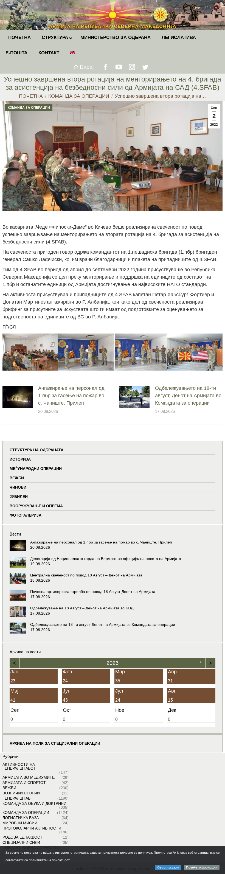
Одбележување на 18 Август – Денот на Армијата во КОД (81, 608)
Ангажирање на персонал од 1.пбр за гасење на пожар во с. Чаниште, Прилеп (71, 395)
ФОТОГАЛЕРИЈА (25, 515)
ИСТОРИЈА (20, 459)
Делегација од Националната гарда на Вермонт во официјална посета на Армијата (105, 559)
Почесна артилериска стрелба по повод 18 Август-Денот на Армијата (92, 591)
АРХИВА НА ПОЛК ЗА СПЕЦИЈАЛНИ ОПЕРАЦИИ (55, 743)
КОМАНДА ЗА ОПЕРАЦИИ (29, 108)
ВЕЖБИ (17, 478)
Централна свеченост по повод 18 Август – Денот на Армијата (86, 575)
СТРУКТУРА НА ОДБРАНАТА (36, 450)
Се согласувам (168, 867)
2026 (112, 663)
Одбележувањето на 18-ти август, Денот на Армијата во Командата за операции (188, 395)
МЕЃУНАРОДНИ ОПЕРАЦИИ (36, 468)
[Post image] (17, 397)
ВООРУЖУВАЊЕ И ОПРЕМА (36, 506)
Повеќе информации (201, 867)
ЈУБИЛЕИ (19, 496)
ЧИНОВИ (18, 487)
